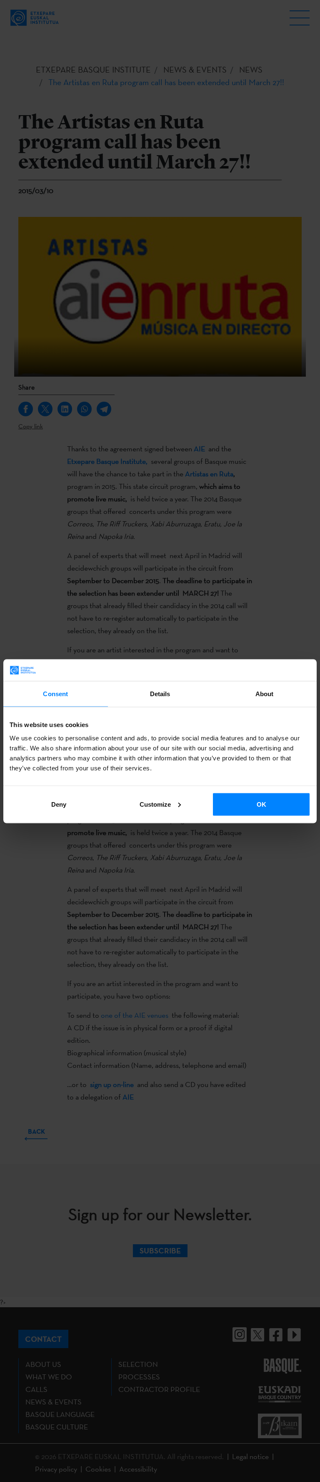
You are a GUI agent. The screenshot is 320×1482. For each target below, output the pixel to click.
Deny (58, 804)
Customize (155, 804)
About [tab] (264, 693)
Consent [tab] (55, 693)
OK (261, 804)
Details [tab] (160, 693)
